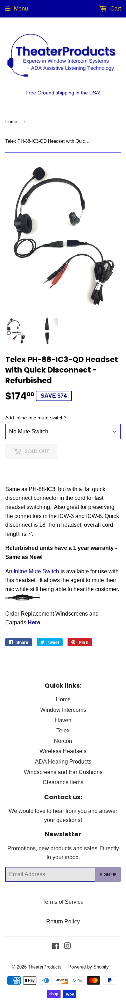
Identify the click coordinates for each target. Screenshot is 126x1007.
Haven (63, 720)
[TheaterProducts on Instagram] (67, 946)
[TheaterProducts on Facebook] (55, 946)
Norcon (63, 741)
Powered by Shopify (88, 967)
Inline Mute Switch (36, 571)
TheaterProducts (45, 967)
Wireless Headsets (63, 751)
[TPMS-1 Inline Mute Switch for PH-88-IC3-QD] (22, 599)
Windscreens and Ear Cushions (63, 772)
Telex (63, 730)
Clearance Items (63, 782)
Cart (115, 8)
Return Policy (63, 921)
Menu (21, 8)
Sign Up (108, 875)
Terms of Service (63, 902)
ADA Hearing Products (63, 761)
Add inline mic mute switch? (35, 417)
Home (11, 121)
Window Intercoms (63, 710)
